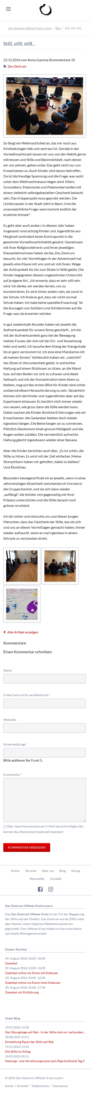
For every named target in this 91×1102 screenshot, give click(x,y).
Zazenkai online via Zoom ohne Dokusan (32, 982)
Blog (58, 28)
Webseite (9, 720)
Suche (9, 1086)
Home (15, 871)
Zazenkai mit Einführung (22, 992)
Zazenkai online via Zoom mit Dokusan (31, 973)
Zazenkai (11, 963)
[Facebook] (40, 889)
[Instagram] (51, 889)
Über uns (48, 871)
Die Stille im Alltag (17, 1051)
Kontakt (55, 878)
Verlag (75, 871)
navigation (8, 9)
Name (10, 670)
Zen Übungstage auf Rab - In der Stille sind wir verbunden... (45, 1032)
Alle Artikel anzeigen (22, 632)
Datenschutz (40, 1086)
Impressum (60, 1086)
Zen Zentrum (17, 66)
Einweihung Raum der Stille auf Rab (29, 1042)
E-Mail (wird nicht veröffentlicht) (26, 695)
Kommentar (12, 774)
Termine (30, 871)
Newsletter (37, 878)
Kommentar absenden (27, 847)
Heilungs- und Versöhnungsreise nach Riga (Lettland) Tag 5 (45, 1061)
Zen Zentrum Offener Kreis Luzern (30, 28)
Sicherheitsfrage (15, 744)
